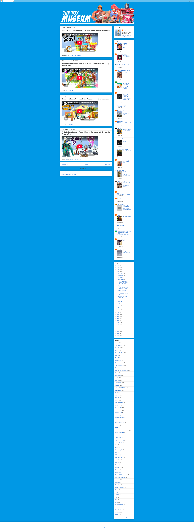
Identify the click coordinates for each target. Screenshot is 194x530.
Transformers (118, 345)
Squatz (117, 489)
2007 (118, 331)
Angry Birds (118, 459)
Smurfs (117, 397)
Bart (116, 499)
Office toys (117, 484)
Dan (125, 30)
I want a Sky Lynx (119, 464)
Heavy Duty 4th (119, 449)
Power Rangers (119, 362)
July (119, 303)
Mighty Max (118, 507)
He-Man (117, 367)
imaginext (117, 479)
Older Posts (107, 164)
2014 (118, 316)
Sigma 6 (117, 514)
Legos (116, 350)
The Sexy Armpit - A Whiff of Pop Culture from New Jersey (124, 232)
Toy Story (117, 494)
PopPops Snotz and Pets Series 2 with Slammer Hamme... (123, 287)
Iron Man (117, 380)
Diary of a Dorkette (122, 54)
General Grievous (119, 417)
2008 (118, 329)
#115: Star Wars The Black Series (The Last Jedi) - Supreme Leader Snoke (126, 174)
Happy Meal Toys (119, 352)
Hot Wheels (118, 360)
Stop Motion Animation (120, 477)
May (119, 307)
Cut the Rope (118, 412)
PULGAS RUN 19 (126, 150)
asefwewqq (119, 66)
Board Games (118, 410)
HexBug (117, 425)
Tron (116, 497)
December (121, 273)
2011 (118, 322)
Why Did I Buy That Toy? (123, 160)
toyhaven (119, 93)
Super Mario (118, 437)
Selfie (124, 240)
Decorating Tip (118, 415)
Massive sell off (120, 200)
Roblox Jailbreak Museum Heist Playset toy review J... (123, 292)
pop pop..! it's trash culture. (124, 215)
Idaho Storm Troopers (122, 249)
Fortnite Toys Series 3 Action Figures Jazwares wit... (123, 298)
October (120, 277)
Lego (116, 392)
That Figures (120, 204)
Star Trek (117, 395)
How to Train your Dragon (121, 370)
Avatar (116, 447)
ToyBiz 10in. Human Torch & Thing (126, 46)
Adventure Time (119, 457)
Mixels (116, 400)
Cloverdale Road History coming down (126, 113)
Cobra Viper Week (119, 432)
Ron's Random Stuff (122, 239)
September (121, 279)
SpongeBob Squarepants (121, 474)
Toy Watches (118, 382)
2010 (118, 325)
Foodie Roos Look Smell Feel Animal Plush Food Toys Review (86, 30)
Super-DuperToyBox (122, 43)
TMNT (116, 377)
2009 (118, 327)
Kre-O (116, 427)
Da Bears (117, 462)
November (121, 275)
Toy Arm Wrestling (119, 440)
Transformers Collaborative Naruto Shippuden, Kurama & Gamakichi (127, 86)
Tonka (116, 492)
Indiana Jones (118, 390)
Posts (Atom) (89, 168)
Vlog (116, 444)
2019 (118, 271)
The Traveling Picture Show (124, 64)
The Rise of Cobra (119, 365)
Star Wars (117, 347)
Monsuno (117, 482)
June (119, 305)
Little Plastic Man (121, 181)
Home (86, 164)
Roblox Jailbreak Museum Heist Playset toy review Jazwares (85, 99)
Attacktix (117, 385)
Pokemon (117, 469)
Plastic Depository (119, 487)
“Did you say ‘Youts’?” (122, 106)
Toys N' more (120, 198)
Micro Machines (119, 504)
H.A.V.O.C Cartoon (119, 422)
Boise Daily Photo (121, 110)
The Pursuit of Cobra (120, 387)
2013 (118, 318)
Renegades (118, 472)
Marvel (117, 357)
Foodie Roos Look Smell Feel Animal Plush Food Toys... (123, 282)
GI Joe (117, 342)
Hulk (116, 452)
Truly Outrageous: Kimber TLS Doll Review (127, 57)
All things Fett (120, 138)
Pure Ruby (125, 72)
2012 (118, 320)
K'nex (116, 502)
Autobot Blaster (119, 402)
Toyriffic (119, 128)
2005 (118, 335)
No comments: (77, 55)
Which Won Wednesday (121, 517)
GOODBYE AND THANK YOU (123, 194)
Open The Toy (120, 82)
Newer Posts (65, 164)
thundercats (118, 375)
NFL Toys (117, 454)
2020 (118, 269)
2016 (118, 312)
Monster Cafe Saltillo (122, 149)
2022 (118, 265)
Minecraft (117, 405)
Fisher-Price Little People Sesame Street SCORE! (126, 131)
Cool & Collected (121, 105)
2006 (118, 333)
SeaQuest (117, 512)
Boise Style (120, 121)
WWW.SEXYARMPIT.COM (123, 234)
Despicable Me (118, 435)
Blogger (104, 527)
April (119, 309)
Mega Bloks (118, 467)
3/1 (117, 226)
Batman (117, 355)
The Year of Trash (127, 216)
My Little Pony (118, 407)
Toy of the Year (119, 442)
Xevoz (116, 372)
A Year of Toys (120, 170)
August (120, 301)
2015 (118, 314)
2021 (118, 267)
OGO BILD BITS (119, 509)
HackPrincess (120, 225)
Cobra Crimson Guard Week (122, 430)
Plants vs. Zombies (119, 420)
